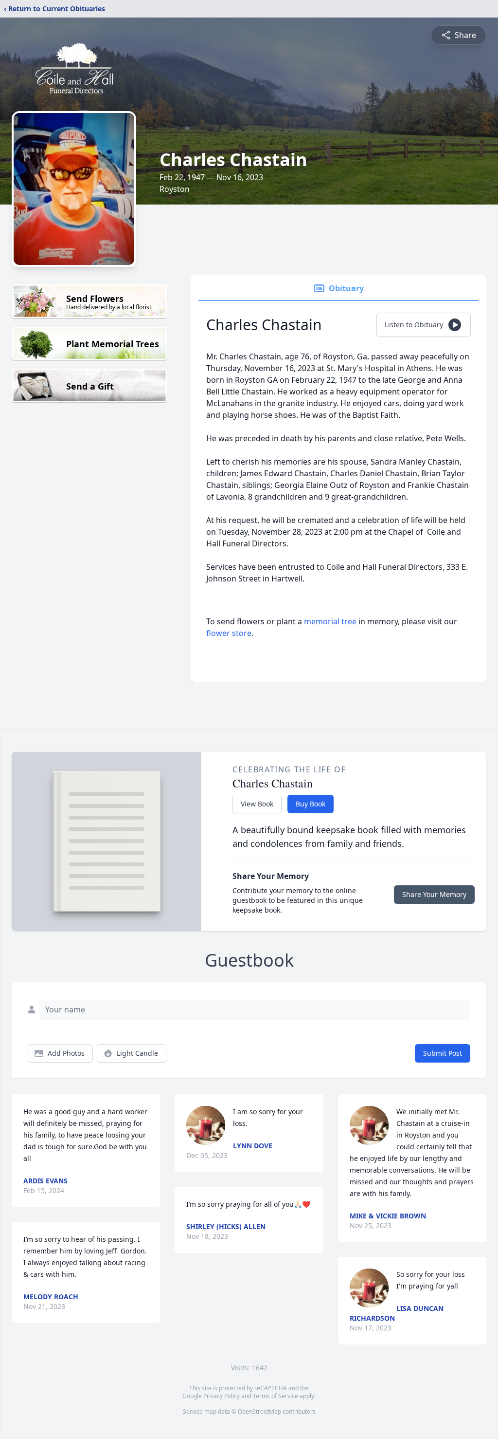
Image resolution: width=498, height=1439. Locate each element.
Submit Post (442, 1053)
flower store (228, 633)
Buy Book (310, 803)
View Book (257, 803)
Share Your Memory (434, 894)
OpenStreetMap (259, 1411)
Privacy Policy (221, 1396)
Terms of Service (275, 1396)
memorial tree (330, 621)
